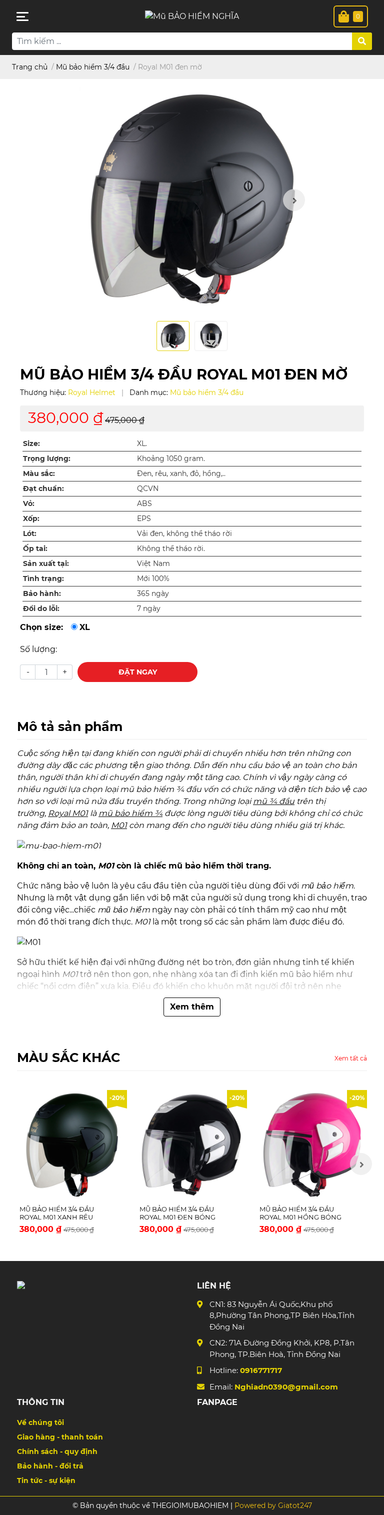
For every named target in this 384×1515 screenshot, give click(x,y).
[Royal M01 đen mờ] (192, 200)
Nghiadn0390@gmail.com (286, 1387)
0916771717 (261, 1370)
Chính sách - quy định (57, 1451)
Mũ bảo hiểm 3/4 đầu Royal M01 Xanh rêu (57, 1213)
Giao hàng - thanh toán (60, 1437)
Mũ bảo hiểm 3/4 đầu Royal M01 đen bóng (178, 1213)
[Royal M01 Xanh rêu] (72, 1145)
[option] (192, 200)
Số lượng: (38, 649)
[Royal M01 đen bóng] (192, 1145)
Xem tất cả (350, 1058)
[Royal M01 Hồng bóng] (312, 1145)
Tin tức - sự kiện (46, 1480)
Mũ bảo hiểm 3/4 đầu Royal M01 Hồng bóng (301, 1213)
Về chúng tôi (40, 1422)
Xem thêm (192, 1007)
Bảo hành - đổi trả (50, 1466)
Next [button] (294, 200)
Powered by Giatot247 (272, 1505)
